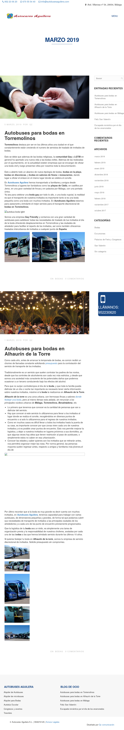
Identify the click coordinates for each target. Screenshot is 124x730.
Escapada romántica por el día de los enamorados (108, 126)
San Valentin (100, 245)
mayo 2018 (99, 192)
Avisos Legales (52, 721)
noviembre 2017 (101, 204)
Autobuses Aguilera (18, 182)
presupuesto (51, 363)
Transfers (8, 712)
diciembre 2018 (101, 174)
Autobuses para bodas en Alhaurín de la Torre (35, 351)
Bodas (59, 278)
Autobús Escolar (11, 704)
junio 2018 (99, 186)
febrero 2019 (100, 162)
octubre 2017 (100, 210)
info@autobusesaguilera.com (55, 1)
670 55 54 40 (28, 1)
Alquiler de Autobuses (13, 692)
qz (31, 124)
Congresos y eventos (13, 708)
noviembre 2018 (101, 180)
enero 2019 (99, 168)
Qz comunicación (106, 724)
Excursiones (100, 233)
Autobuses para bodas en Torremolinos (35, 135)
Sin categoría (100, 251)
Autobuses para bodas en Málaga (109, 113)
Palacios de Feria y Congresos (108, 239)
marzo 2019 (100, 156)
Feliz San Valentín (103, 119)
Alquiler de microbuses (14, 696)
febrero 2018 (100, 198)
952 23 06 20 (10, 1)
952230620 (107, 312)
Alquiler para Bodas (12, 700)
